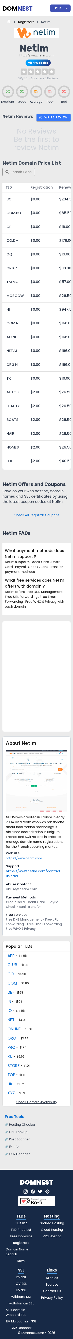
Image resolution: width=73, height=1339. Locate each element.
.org (11, 1038)
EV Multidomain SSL (21, 1321)
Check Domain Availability (36, 1102)
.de (9, 992)
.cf (8, 226)
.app (11, 956)
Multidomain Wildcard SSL (16, 1312)
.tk (8, 378)
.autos (12, 392)
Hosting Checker (22, 1124)
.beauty (13, 406)
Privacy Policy (52, 1297)
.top (11, 1075)
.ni (8, 309)
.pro (11, 1047)
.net (10, 1020)
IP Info (14, 1146)
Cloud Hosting (52, 1229)
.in (9, 1001)
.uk (10, 1084)
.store (13, 1065)
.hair (10, 433)
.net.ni (11, 350)
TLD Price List (21, 1229)
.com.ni (12, 323)
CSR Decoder (19, 1154)
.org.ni (12, 364)
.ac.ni (11, 337)
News (21, 1260)
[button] (60, 8)
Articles (52, 1278)
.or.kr (11, 268)
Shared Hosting (52, 1223)
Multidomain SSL (21, 1303)
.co (10, 974)
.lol (9, 461)
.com (12, 983)
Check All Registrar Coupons (36, 515)
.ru (10, 1056)
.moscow (15, 295)
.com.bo (13, 212)
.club (12, 965)
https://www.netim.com (24, 858)
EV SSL (21, 1290)
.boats (12, 419)
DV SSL (21, 1277)
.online (14, 1029)
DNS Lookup (18, 1132)
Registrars (26, 22)
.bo (9, 199)
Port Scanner (19, 1139)
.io (9, 1010)
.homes (12, 447)
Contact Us (52, 1291)
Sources (52, 1284)
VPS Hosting (52, 1236)
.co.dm (12, 240)
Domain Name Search (17, 1252)
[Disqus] (36, 676)
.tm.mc (12, 281)
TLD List (21, 1223)
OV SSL (21, 1283)
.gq (9, 254)
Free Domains (21, 1236)
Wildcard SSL (21, 1296)
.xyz (11, 1093)
